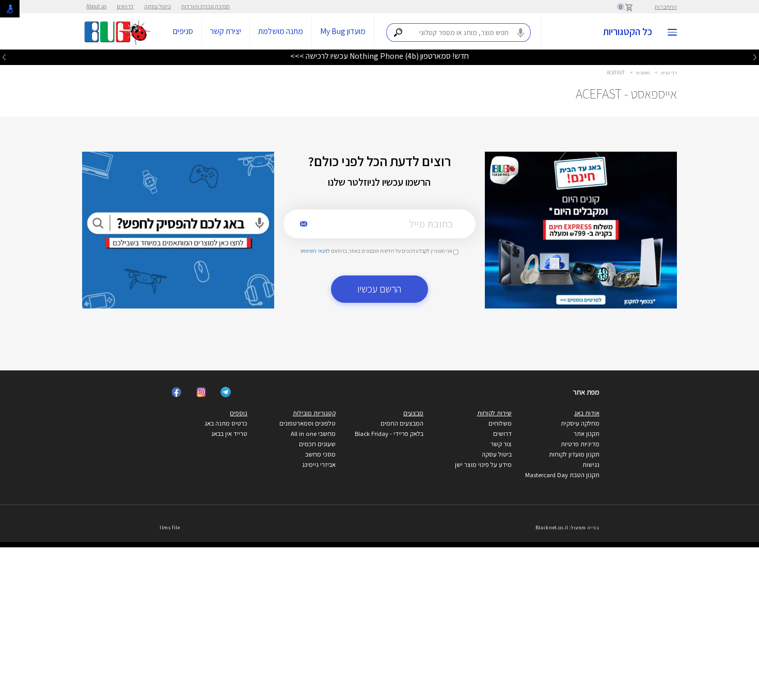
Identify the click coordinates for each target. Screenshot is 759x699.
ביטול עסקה (157, 6)
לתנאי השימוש (315, 250)
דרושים (125, 6)
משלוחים (500, 423)
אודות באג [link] (586, 413)
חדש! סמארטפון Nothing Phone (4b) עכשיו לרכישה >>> (379, 56)
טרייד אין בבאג (229, 433)
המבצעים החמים (402, 423)
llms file (170, 527)
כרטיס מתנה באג (225, 423)
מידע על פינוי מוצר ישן (483, 464)
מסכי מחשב (320, 454)
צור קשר (501, 444)
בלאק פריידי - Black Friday (389, 433)
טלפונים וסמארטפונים (307, 423)
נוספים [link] (238, 413)
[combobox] (458, 32)
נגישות (590, 464)
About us (96, 6)
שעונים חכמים (317, 444)
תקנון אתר (586, 433)
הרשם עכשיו (379, 289)
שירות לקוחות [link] (494, 413)
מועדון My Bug (343, 31)
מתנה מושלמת (280, 31)
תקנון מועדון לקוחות (574, 454)
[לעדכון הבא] (4, 57)
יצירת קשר (225, 31)
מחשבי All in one (313, 433)
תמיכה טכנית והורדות (205, 6)
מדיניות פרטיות (580, 444)
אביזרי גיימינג (319, 464)
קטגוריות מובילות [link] (314, 413)
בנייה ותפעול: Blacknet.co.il (567, 527)
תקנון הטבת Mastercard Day (562, 474)
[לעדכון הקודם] (755, 57)
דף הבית (669, 72)
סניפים (183, 31)
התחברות (666, 6)
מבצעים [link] (413, 413)
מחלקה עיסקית (580, 423)
